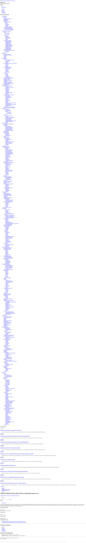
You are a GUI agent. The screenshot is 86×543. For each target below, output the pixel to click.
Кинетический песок (9, 139)
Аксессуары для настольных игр (9, 123)
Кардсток (7, 211)
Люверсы (7, 235)
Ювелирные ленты (9, 26)
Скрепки (7, 173)
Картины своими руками (9, 87)
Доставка (3, 10)
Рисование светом (8, 105)
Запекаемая (7, 199)
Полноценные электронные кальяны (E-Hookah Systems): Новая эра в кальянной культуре (15, 436)
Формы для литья (8, 357)
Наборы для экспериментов (10, 141)
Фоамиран (5, 367)
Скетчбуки (7, 268)
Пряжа (5, 56)
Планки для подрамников (10, 306)
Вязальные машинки (7, 54)
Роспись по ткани (6, 79)
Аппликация (8, 95)
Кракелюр (7, 69)
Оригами (5, 359)
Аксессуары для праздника (8, 247)
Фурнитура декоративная (9, 29)
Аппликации (8, 232)
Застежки (7, 394)
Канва (5, 32)
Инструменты (6, 20)
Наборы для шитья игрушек (10, 337)
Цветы (7, 391)
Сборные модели (8, 135)
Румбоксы (7, 134)
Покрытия (7, 204)
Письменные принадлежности (8, 183)
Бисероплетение (4, 16)
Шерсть (7, 39)
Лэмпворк (5, 350)
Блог (3, 9)
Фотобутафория (8, 262)
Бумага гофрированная (9, 149)
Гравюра (7, 99)
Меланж (7, 35)
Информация (4, 502)
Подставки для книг (9, 179)
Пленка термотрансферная (10, 213)
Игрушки (5, 125)
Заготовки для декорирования (8, 77)
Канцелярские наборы (9, 177)
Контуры (7, 61)
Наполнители (6, 321)
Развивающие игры (7, 137)
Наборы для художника (7, 293)
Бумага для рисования (7, 264)
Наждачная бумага (8, 305)
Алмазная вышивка (7, 327)
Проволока (7, 24)
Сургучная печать (8, 241)
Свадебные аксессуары (9, 257)
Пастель (7, 289)
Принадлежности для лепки (8, 201)
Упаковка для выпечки (9, 121)
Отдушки (7, 342)
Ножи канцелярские (9, 170)
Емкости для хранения (9, 115)
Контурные (7, 226)
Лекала (7, 413)
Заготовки (5, 214)
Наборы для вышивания (7, 40)
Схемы (7, 51)
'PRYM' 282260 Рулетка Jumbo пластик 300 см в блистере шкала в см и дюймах (14, 522)
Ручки (7, 186)
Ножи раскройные (8, 419)
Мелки (5, 175)
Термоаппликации (8, 390)
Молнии (7, 398)
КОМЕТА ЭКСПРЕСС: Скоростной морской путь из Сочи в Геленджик (12, 477)
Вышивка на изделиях (9, 45)
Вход (3, 6)
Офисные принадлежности (8, 181)
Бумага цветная (8, 154)
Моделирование (6, 132)
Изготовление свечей (7, 339)
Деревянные (9, 112)
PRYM (3, 491)
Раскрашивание (8, 103)
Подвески (7, 387)
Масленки (7, 303)
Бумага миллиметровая (9, 153)
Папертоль (5, 361)
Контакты (3, 12)
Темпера (7, 286)
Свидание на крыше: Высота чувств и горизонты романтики (10, 447)
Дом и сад (3, 108)
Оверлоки (7, 407)
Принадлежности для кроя (10, 421)
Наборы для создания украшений (11, 102)
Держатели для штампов (9, 244)
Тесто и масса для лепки (7, 207)
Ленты (7, 65)
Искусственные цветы (7, 317)
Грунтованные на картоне (10, 311)
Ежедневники (8, 156)
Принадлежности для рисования (9, 300)
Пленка (7, 75)
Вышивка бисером (8, 41)
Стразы (7, 330)
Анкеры (7, 231)
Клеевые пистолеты (9, 412)
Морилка (7, 71)
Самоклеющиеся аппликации (10, 388)
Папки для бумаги (6, 182)
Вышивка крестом (8, 43)
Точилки (7, 174)
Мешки (7, 253)
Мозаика (7, 140)
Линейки (7, 189)
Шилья (7, 423)
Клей (6, 220)
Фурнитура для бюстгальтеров (10, 400)
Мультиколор (8, 37)
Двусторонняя (8, 209)
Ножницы (7, 171)
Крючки (5, 55)
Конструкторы (6, 131)
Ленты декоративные (9, 375)
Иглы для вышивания (7, 31)
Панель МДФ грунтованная (8, 298)
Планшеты (5, 299)
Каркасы (5, 318)
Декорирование (4, 58)
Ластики (7, 169)
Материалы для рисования (8, 288)
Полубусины (8, 239)
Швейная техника (6, 405)
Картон (7, 157)
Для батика (7, 379)
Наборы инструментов (9, 222)
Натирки (7, 227)
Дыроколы (7, 163)
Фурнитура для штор (9, 403)
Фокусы (5, 145)
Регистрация (4, 7)
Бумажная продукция (7, 147)
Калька (7, 210)
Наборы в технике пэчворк (8, 358)
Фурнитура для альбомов (9, 217)
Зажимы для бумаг (8, 164)
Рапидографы (8, 190)
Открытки (7, 90)
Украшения (5, 230)
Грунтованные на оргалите (10, 312)
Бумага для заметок (9, 150)
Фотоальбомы (8, 260)
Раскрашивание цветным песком (11, 104)
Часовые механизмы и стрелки (8, 83)
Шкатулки (7, 424)
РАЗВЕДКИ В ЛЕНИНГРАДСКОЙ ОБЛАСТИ (7, 465)
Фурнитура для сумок (9, 402)
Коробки (7, 251)
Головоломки (6, 124)
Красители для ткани (7, 78)
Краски (7, 62)
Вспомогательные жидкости (8, 269)
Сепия (7, 291)
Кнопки (7, 167)
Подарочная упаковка (7, 249)
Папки (7, 296)
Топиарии (5, 366)
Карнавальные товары (7, 248)
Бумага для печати (8, 151)
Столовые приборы (9, 119)
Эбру (6, 287)
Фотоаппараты (8, 261)
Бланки (7, 148)
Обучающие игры (8, 142)
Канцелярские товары (5, 146)
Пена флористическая (7, 322)
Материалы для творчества (8, 85)
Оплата (3, 11)
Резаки (7, 172)
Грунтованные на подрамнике (10, 313)
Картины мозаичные (9, 329)
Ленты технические (9, 376)
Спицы (5, 57)
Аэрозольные (8, 282)
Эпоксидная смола (7, 84)
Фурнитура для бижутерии (8, 28)
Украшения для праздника (8, 258)
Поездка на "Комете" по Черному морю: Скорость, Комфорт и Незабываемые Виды (14, 471)
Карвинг (7, 116)
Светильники (8, 422)
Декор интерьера (6, 109)
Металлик (7, 36)
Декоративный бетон (7, 193)
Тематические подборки (7, 256)
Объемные (7, 228)
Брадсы (7, 233)
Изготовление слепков (7, 194)
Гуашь (7, 283)
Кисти (5, 278)
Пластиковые (10, 113)
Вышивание (4, 30)
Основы (7, 341)
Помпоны (7, 91)
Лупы (6, 415)
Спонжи (7, 309)
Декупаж (5, 72)
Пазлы (5, 136)
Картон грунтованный (7, 277)
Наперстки (7, 418)
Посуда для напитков (9, 118)
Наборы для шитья (8, 417)
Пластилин (5, 196)
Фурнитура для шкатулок (8, 82)
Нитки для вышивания (7, 49)
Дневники (7, 155)
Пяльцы (5, 52)
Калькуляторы (8, 165)
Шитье (3, 372)
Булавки (5, 373)
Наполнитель (8, 254)
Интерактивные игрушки (10, 130)
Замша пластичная (8, 368)
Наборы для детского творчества (9, 94)
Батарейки (7, 259)
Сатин (7, 38)
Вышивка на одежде (9, 46)
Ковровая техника (8, 48)
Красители (7, 353)
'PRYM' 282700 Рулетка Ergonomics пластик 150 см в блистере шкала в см (13, 521)
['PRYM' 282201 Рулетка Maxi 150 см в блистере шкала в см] (9, 495)
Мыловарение (6, 352)
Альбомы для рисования (9, 265)
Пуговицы (7, 240)
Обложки (5, 180)
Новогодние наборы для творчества (9, 106)
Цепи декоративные (9, 404)
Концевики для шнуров (9, 396)
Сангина (7, 290)
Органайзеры (6, 295)
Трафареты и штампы (9, 92)
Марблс (5, 319)
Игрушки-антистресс (9, 129)
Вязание (3, 53)
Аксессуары (7, 133)
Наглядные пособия (7, 294)
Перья (7, 238)
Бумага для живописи (9, 267)
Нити (6, 23)
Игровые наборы (8, 126)
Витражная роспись (9, 97)
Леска (7, 22)
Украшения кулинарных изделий (11, 120)
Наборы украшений (9, 237)
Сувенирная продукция (7, 255)
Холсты (5, 310)
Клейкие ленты (8, 166)
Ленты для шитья (6, 374)
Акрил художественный (9, 281)
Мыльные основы (8, 354)
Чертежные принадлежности (8, 187)
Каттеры (7, 203)
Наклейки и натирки (7, 225)
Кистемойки (8, 302)
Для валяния (8, 380)
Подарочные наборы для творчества (9, 107)
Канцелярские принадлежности (9, 162)
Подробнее (2, 433)
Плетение (5, 362)
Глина (5, 192)
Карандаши (7, 184)
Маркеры (7, 66)
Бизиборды (7, 138)
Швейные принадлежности (8, 408)
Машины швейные (9, 406)
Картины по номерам (7, 345)
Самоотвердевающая (9, 200)
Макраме (7, 363)
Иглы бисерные (6, 19)
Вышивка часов (8, 47)
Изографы (7, 188)
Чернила (7, 276)
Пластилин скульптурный (8, 197)
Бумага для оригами (9, 360)
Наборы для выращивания (8, 320)
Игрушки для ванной (9, 128)
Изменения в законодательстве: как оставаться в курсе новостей (10, 430)
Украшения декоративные (8, 81)
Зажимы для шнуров (9, 393)
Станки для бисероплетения (8, 27)
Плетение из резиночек (9, 364)
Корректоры (7, 168)
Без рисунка (7, 33)
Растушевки (7, 308)
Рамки (7, 111)
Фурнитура (7, 338)
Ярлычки (7, 242)
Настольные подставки (7, 176)
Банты (7, 250)
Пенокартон (7, 159)
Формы (7, 122)
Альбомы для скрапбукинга (10, 215)
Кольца (7, 395)
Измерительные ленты (9, 411)
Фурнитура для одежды (9, 401)
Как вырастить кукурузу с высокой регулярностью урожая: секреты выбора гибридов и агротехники (16, 453)
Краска (7, 70)
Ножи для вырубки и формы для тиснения (12, 223)
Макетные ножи (8, 221)
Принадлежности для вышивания (9, 50)
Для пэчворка (8, 383)
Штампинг (5, 243)
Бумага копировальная (9, 152)
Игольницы (7, 410)
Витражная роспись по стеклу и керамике (10, 63)
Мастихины (7, 304)
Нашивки (7, 386)
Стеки (7, 205)
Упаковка (5, 326)
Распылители (8, 307)
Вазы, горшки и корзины (8, 316)
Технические (8, 384)
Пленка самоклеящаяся (9, 160)
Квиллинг (5, 346)
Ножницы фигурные (9, 224)
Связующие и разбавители (8, 80)
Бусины (5, 17)
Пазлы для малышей (9, 143)
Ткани (5, 378)
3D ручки (7, 86)
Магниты (7, 88)
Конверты (7, 158)
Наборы (7, 74)
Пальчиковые (8, 285)
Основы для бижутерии (7, 21)
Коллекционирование (7, 349)
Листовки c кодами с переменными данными (7, 459)
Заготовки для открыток (9, 216)
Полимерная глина (7, 198)
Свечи (7, 114)
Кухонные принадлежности (10, 117)
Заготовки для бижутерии (8, 18)
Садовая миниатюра (7, 324)
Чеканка (5, 371)
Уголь (7, 292)
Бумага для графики (9, 266)
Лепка (7, 101)
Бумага (7, 73)
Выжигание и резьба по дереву (8, 335)
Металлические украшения (10, 236)
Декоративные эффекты (7, 67)
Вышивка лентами (8, 44)
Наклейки (7, 89)
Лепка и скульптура (5, 191)
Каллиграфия (6, 270)
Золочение (7, 68)
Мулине (5, 34)
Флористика (4, 315)
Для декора (7, 381)
